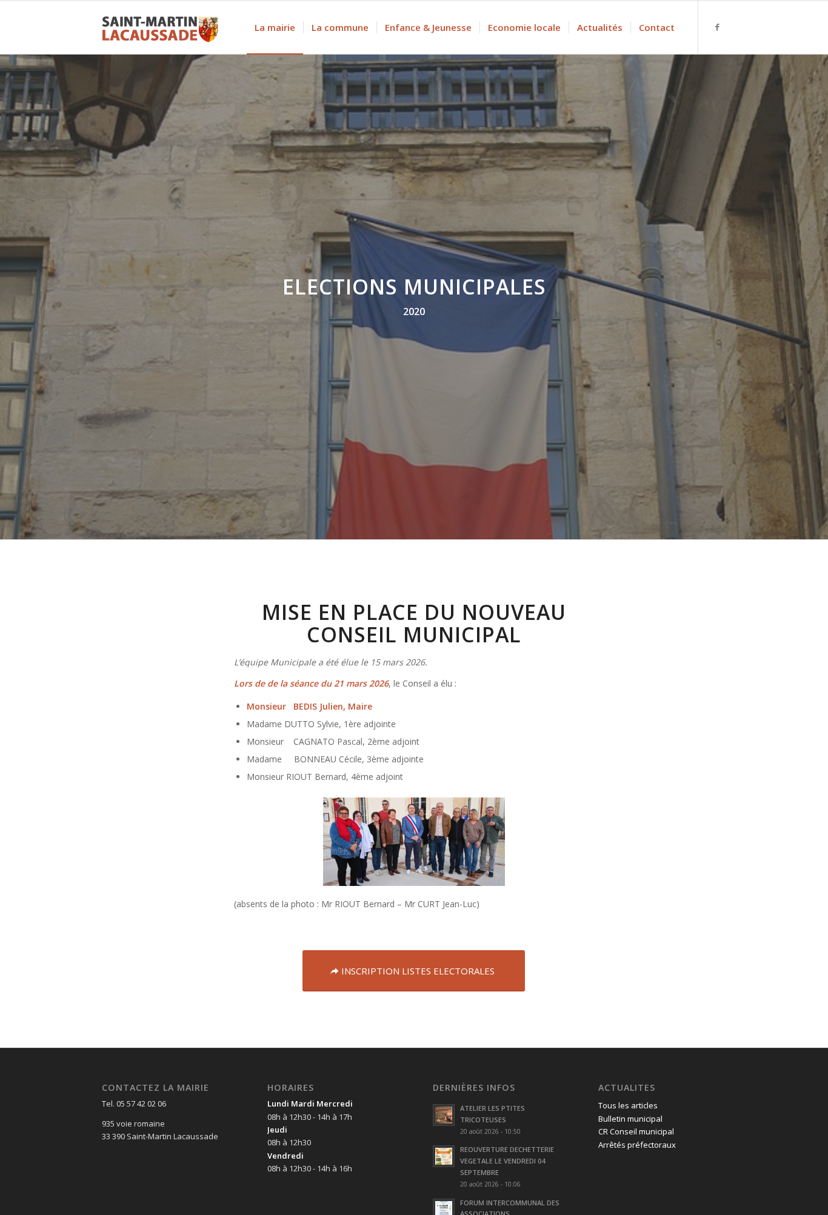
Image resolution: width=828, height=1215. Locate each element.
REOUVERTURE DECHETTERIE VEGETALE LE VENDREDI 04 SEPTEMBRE (507, 1161)
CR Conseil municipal (636, 1131)
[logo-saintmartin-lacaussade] (160, 27)
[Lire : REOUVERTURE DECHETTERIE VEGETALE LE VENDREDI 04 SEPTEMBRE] (444, 1156)
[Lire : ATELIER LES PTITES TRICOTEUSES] (444, 1115)
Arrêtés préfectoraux (637, 1144)
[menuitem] (275, 27)
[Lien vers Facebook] (717, 27)
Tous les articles (628, 1105)
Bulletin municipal (630, 1118)
